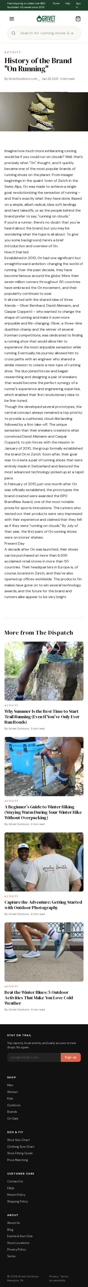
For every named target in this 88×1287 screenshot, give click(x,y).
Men (10, 1085)
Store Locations (18, 1243)
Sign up (71, 1057)
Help (68, 3)
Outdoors (14, 1105)
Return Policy (16, 1195)
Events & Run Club (20, 1236)
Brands (12, 1112)
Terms (11, 1256)
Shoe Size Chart (18, 1140)
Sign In (78, 5)
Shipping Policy (17, 1201)
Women (12, 1092)
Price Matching (17, 1160)
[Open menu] (11, 18)
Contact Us (15, 1181)
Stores (56, 3)
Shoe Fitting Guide (20, 1153)
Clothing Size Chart (20, 1147)
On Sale (12, 1118)
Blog (10, 1230)
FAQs (10, 1188)
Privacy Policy (16, 1249)
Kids (10, 1098)
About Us (13, 1223)
